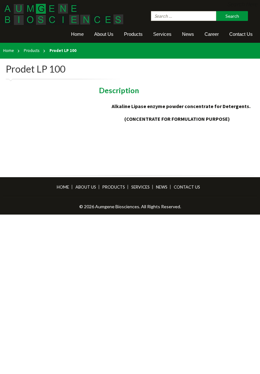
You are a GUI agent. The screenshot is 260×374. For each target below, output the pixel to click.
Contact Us (241, 34)
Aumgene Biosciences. (118, 206)
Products (133, 34)
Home (77, 34)
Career (212, 34)
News (188, 34)
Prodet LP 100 (62, 50)
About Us (104, 34)
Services (162, 34)
